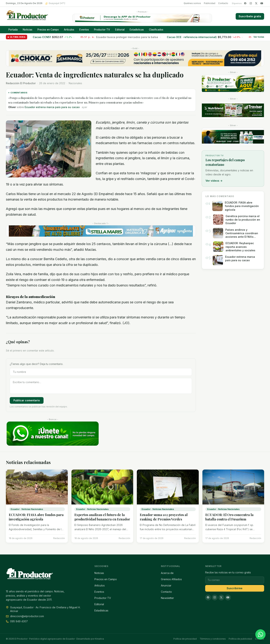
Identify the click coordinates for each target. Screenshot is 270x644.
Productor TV (102, 29)
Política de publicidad (240, 638)
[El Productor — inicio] (27, 16)
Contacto (223, 3)
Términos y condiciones (213, 638)
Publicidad (209, 3)
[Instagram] (250, 3)
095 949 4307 (19, 621)
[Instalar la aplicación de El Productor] (142, 18)
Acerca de (167, 573)
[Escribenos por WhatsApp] (260, 634)
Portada (13, 29)
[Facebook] (245, 3)
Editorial (120, 29)
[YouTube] (261, 3)
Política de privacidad (185, 638)
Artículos (69, 29)
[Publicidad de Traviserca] (233, 110)
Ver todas (258, 37)
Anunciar (166, 585)
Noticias (27, 29)
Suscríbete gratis (250, 16)
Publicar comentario (26, 400)
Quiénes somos (192, 3)
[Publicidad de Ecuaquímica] (233, 137)
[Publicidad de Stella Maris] (101, 231)
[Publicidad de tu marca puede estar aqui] (233, 84)
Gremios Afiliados (171, 579)
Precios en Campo (48, 29)
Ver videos (214, 180)
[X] (256, 3)
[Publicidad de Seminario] (135, 58)
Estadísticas (137, 29)
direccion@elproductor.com (27, 616)
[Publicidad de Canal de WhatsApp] (52, 434)
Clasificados (156, 29)
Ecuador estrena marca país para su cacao (52, 107)
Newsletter (167, 598)
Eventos (84, 29)
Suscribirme (234, 588)
